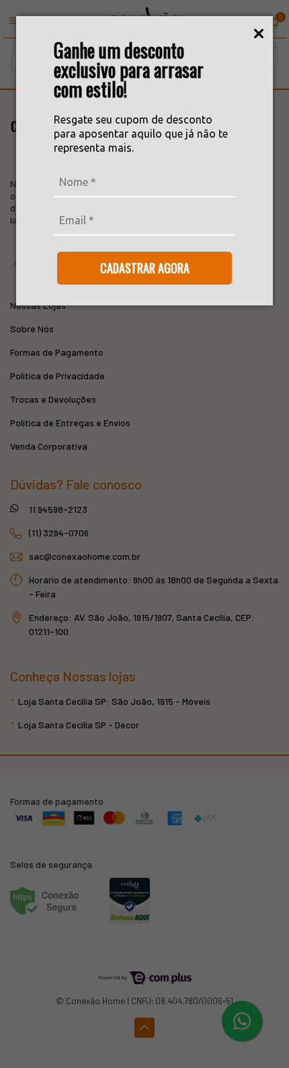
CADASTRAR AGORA (145, 268)
